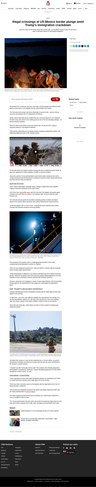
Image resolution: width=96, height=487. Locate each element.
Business (3, 450)
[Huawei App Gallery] (70, 452)
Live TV (3, 462)
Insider (58, 8)
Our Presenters (39, 453)
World (48, 18)
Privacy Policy (47, 481)
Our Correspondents (54, 453)
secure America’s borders (17, 121)
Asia (39, 8)
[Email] (85, 46)
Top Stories (11, 8)
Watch (74, 8)
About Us (37, 447)
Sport (16, 462)
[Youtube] (67, 448)
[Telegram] (77, 46)
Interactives (18, 459)
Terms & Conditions (39, 481)
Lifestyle (69, 8)
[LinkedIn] (88, 46)
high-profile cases (25, 192)
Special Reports (5, 464)
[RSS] (74, 448)
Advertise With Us (40, 450)
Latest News (19, 8)
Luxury (17, 453)
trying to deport (30, 391)
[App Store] (65, 452)
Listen (79, 8)
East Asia (44, 8)
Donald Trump (73, 102)
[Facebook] (79, 46)
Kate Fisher (73, 38)
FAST (54, 99)
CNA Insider (18, 450)
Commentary (51, 8)
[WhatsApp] (74, 46)
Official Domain (30, 481)
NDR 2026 (33, 8)
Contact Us (52, 450)
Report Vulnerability (55, 481)
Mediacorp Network (54, 447)
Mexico (71, 105)
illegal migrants (83, 102)
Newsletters (4, 467)
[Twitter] (82, 46)
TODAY (63, 8)
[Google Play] (63, 452)
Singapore (26, 8)
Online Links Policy (65, 481)
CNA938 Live (18, 456)
